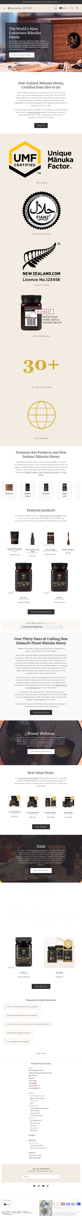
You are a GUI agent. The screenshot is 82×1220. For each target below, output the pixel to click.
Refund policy (6, 1213)
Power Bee (59, 973)
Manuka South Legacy (37, 1098)
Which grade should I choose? (19, 1033)
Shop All (41, 125)
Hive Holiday (68, 813)
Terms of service (28, 1213)
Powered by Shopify (22, 1211)
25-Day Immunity (15, 812)
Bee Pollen (33, 1076)
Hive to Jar (33, 1101)
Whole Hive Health (68, 927)
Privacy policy (16, 1213)
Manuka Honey (35, 1123)
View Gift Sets (41, 986)
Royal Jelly (33, 1081)
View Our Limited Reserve (21, 55)
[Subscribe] (57, 1176)
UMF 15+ (59, 598)
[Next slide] (43, 74)
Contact (32, 1153)
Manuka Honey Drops (14, 550)
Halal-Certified (35, 1113)
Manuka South (11, 1211)
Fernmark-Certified (36, 1115)
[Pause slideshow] (48, 74)
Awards (32, 1135)
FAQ (31, 1103)
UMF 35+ (14, 928)
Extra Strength (50, 550)
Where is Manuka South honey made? (22, 1015)
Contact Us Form (35, 1155)
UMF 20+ (23, 598)
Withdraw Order (35, 1158)
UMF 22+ (23, 973)
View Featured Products (41, 612)
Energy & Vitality (50, 813)
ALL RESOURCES (35, 1120)
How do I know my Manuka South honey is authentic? (28, 1024)
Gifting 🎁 (32, 1083)
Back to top (41, 1053)
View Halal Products (41, 870)
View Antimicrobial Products (41, 751)
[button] (4, 8)
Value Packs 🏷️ (34, 1086)
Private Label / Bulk (36, 1145)
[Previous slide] (33, 74)
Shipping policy (8, 1214)
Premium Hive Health (50, 927)
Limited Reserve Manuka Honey (40, 1073)
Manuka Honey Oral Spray (32, 551)
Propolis (32, 1078)
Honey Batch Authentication (39, 1108)
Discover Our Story (41, 712)
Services (32, 1140)
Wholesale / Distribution (38, 1148)
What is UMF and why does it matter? (22, 1007)
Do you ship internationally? (18, 1041)
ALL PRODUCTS (35, 1088)
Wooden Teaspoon (68, 549)
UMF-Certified (35, 1111)
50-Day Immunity (32, 813)
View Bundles (41, 827)
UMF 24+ (32, 927)
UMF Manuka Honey (36, 1070)
